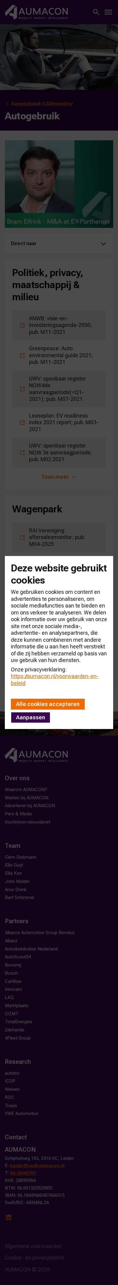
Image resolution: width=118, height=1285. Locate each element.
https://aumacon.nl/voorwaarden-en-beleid (55, 679)
